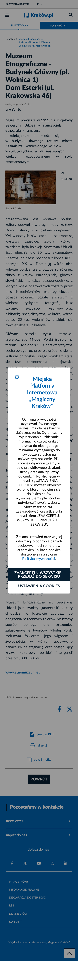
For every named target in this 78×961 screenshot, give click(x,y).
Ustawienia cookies (39, 586)
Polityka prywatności (38, 559)
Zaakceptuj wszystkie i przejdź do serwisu (39, 574)
